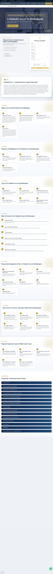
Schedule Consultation (12, 25)
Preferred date (32, 55)
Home (21, 3)
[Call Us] (2, 571)
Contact (43, 3)
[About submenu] (25, 3)
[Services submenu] (29, 3)
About (24, 3)
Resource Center (34, 3)
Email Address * (33, 46)
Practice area (32, 52)
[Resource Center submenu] (36, 3)
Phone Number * (33, 49)
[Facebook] (46, 1)
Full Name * (32, 43)
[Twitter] (51, 1)
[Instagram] (47, 1)
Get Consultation (48, 3)
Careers (39, 3)
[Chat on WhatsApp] (50, 568)
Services (28, 3)
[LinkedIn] (49, 1)
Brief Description (33, 58)
